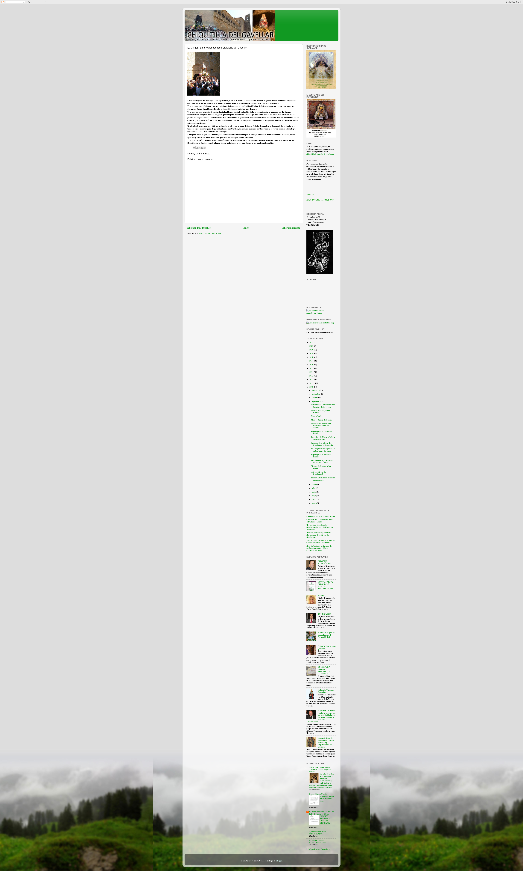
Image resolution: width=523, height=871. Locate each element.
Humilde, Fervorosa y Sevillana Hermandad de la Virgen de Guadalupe (318, 534)
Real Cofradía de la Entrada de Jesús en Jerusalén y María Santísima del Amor (319, 548)
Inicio (246, 227)
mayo (314, 495)
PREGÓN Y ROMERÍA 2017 (324, 562)
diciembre (316, 390)
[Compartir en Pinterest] (204, 147)
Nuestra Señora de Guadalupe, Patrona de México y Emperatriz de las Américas (326, 742)
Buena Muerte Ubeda (318, 794)
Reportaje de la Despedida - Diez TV (322, 432)
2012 (311, 379)
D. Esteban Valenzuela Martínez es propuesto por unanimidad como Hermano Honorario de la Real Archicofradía (321, 716)
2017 (311, 360)
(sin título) (322, 595)
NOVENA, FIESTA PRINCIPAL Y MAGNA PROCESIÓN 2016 (325, 585)
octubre (315, 397)
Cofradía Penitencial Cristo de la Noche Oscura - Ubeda (321, 812)
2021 (311, 346)
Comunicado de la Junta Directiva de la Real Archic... (321, 425)
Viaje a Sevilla (317, 416)
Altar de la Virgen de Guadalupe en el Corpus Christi (326, 634)
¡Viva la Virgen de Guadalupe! (318, 473)
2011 (311, 383)
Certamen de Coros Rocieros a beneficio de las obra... (323, 405)
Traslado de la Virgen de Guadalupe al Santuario (322, 444)
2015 (311, 368)
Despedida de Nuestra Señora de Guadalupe (323, 438)
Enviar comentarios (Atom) (210, 233)
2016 (311, 364)
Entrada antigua (291, 227)
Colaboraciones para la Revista (320, 411)
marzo (314, 503)
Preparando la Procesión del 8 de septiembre (323, 478)
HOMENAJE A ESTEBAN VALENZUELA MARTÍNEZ (324, 670)
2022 (311, 342)
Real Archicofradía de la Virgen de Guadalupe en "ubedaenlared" (320, 541)
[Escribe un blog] (196, 147)
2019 (311, 353)
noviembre (316, 394)
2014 (311, 372)
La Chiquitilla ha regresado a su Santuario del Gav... (323, 449)
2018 (311, 357)
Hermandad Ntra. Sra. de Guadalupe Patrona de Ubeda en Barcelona (319, 527)
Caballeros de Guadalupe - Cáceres (320, 516)
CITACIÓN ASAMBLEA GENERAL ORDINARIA (325, 819)
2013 (311, 375)
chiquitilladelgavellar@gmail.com (320, 154)
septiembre (316, 401)
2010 (311, 387)
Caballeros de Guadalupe (319, 849)
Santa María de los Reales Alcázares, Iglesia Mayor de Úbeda (320, 769)
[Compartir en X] (199, 147)
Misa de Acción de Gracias (321, 419)
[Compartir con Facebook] (202, 147)
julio (314, 488)
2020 (311, 349)
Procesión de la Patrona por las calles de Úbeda (322, 461)
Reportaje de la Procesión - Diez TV (322, 455)
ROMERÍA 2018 (324, 614)
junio (314, 492)
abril (314, 499)
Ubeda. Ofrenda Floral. (318, 842)
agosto (314, 484)
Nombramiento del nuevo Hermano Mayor (327, 798)
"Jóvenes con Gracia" (318, 831)
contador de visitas (314, 313)
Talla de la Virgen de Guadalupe (326, 691)
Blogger (279, 860)
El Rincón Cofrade (316, 840)
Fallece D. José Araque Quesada (327, 647)
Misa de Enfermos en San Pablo (321, 467)
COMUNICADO (315, 834)
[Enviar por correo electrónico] (194, 147)
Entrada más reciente (199, 227)
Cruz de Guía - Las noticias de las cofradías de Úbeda (319, 520)
